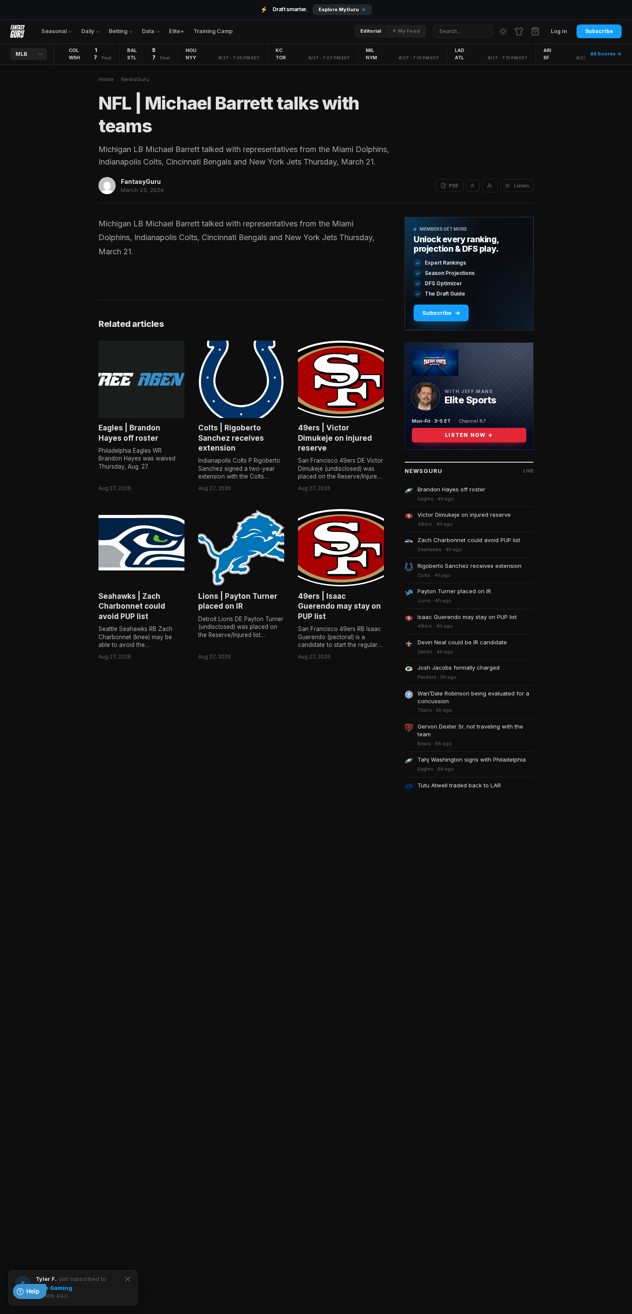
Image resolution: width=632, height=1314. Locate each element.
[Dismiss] (128, 1279)
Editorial (370, 31)
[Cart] (535, 31)
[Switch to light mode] (503, 31)
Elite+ (176, 31)
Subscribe (599, 31)
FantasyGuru (141, 181)
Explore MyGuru (342, 9)
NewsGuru (135, 79)
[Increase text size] (490, 185)
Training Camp (213, 31)
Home (106, 79)
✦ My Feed (406, 31)
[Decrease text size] (473, 186)
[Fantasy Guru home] (17, 31)
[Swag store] (519, 31)
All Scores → (606, 54)
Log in (559, 31)
